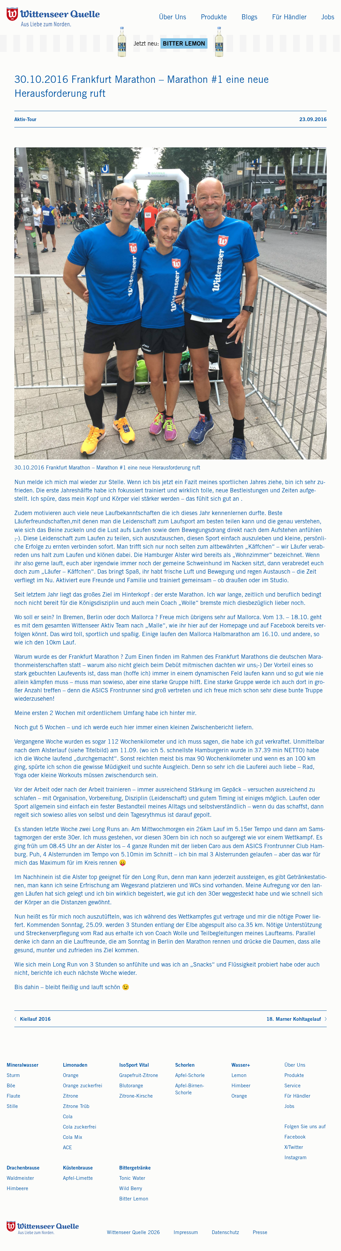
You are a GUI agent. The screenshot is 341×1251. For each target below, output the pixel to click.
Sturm (13, 1075)
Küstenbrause (78, 1168)
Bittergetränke (135, 1168)
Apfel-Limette (78, 1178)
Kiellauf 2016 (35, 1019)
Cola (68, 1117)
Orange (71, 1075)
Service (292, 1086)
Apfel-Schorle (190, 1075)
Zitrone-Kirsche (136, 1096)
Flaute (13, 1096)
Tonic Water (132, 1178)
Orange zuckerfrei (82, 1086)
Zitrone (70, 1096)
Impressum (185, 1232)
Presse (260, 1232)
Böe (11, 1086)
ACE (67, 1148)
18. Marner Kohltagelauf (293, 1019)
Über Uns (294, 1065)
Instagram (295, 1158)
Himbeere (17, 1188)
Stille (12, 1106)
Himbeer (240, 1086)
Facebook (295, 1137)
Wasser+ (240, 1065)
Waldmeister (20, 1178)
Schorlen (184, 1065)
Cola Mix (72, 1137)
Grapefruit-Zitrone (138, 1075)
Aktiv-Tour (25, 119)
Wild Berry (130, 1188)
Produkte (294, 1075)
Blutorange (131, 1086)
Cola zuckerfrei (79, 1127)
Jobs (289, 1106)
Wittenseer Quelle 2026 (133, 1232)
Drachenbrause (23, 1168)
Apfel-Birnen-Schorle (189, 1090)
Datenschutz (225, 1232)
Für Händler (297, 1096)
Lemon (238, 1075)
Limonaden (75, 1065)
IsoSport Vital (134, 1065)
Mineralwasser (22, 1065)
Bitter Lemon (133, 1199)
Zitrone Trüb (76, 1106)
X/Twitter (293, 1147)
